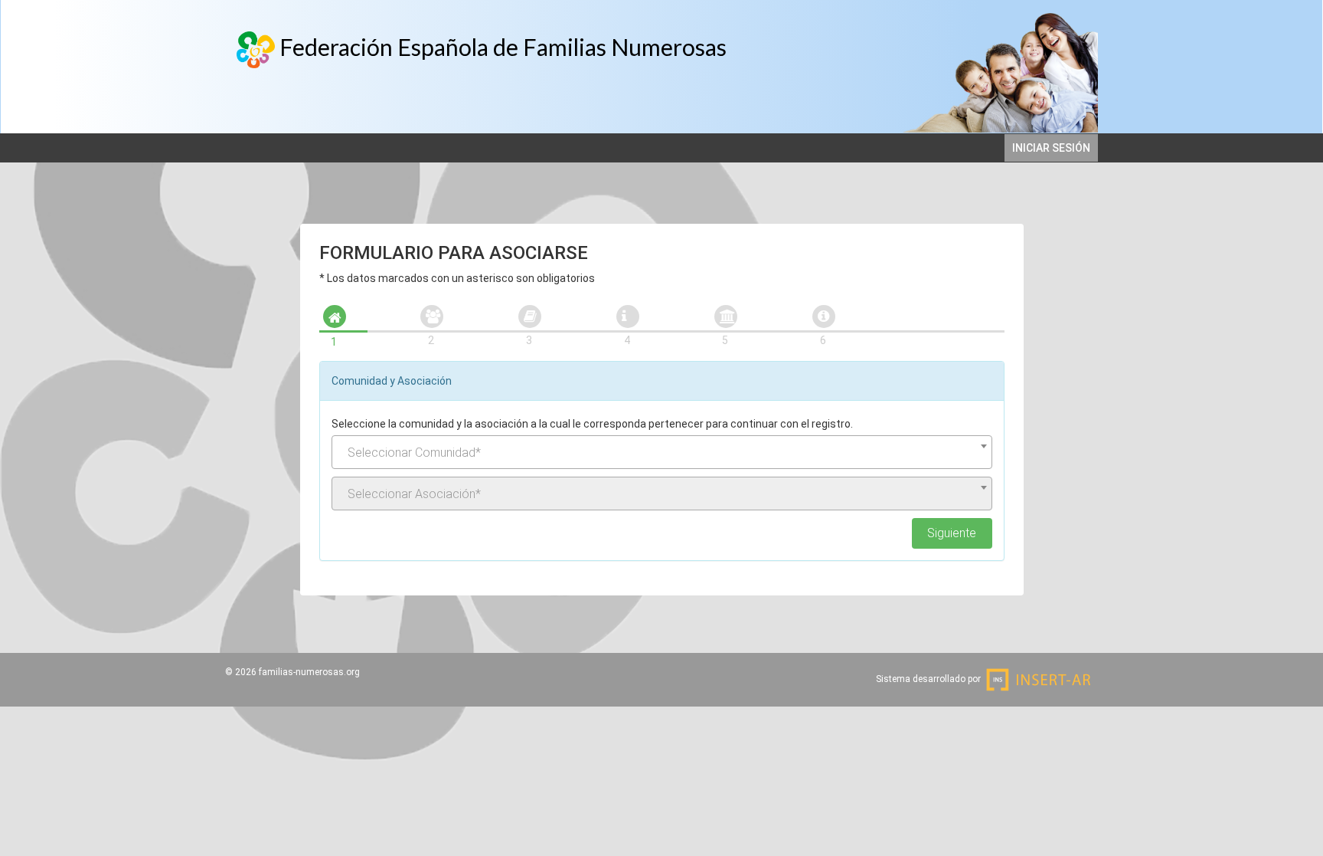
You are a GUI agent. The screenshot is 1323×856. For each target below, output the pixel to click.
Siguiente (951, 533)
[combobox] (662, 452)
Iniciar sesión (1051, 148)
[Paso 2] (431, 316)
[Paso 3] (529, 316)
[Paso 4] (627, 316)
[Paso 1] (334, 316)
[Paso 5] (725, 316)
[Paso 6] (823, 316)
